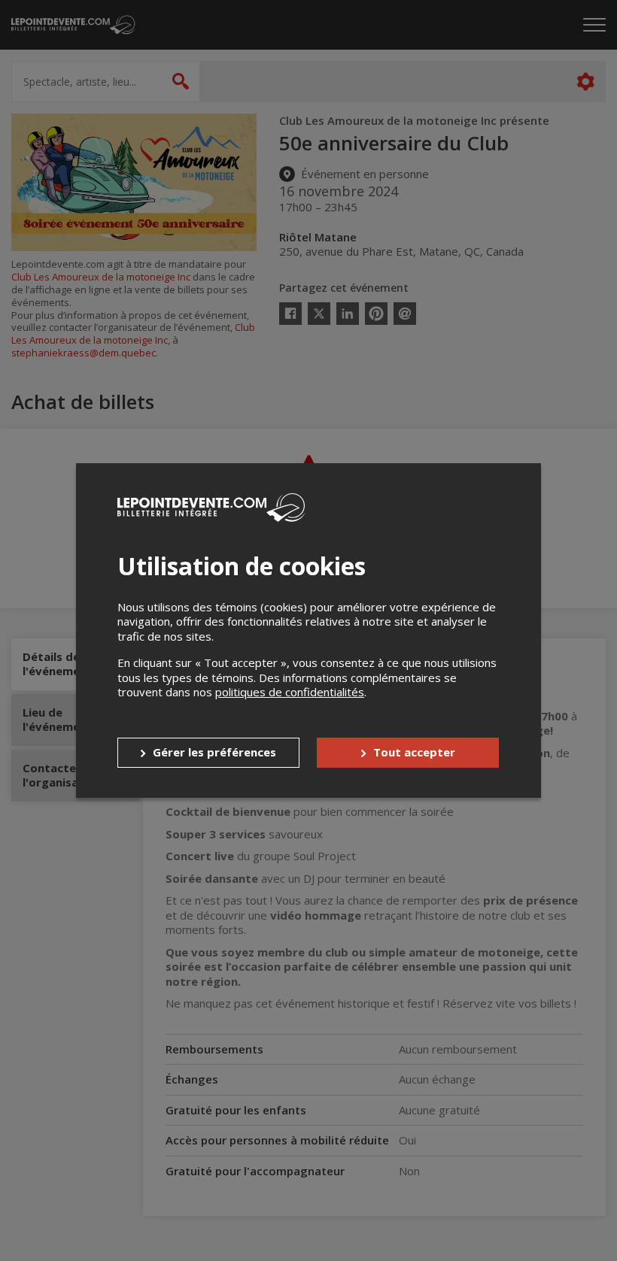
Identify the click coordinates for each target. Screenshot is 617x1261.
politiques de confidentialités (289, 691)
